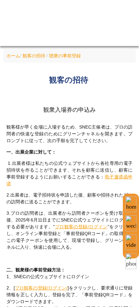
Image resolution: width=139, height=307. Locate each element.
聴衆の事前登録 (65, 55)
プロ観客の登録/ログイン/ (41, 287)
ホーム (13, 55)
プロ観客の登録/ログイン (81, 226)
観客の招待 (34, 55)
